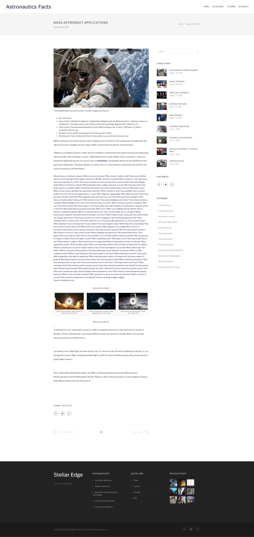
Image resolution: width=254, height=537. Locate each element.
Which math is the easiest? (92, 226)
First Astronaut (165, 205)
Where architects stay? (128, 179)
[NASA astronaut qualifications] (182, 482)
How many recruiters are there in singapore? (93, 217)
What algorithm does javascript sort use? (95, 197)
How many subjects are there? (101, 253)
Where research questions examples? (127, 203)
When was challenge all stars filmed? (122, 208)
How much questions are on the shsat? (97, 262)
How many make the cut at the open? (95, 220)
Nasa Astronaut (193, 24)
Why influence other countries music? (83, 265)
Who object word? (119, 238)
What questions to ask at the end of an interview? (110, 274)
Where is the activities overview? (75, 274)
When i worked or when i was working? (116, 191)
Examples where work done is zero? (98, 271)
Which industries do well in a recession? (130, 253)
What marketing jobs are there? (91, 268)
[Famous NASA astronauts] (190, 500)
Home (206, 6)
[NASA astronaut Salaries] (190, 482)
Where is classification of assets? (67, 247)
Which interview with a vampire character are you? (103, 185)
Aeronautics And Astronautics (171, 250)
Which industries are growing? (131, 223)
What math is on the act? (64, 232)
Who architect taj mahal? (109, 179)
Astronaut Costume (167, 216)
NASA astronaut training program (183, 70)
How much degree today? (108, 223)
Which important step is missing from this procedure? (75, 223)
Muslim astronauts (102, 486)
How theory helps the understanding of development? (112, 206)
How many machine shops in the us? (115, 188)
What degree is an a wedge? (114, 226)
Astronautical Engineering (169, 256)
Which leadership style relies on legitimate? (71, 256)
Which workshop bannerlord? (131, 259)
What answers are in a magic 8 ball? (93, 241)
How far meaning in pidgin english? (110, 277)
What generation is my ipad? (74, 208)
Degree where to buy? (90, 247)
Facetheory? (125, 250)
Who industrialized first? (128, 232)
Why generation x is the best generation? (128, 220)
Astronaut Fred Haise (178, 104)
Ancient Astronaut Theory (169, 267)
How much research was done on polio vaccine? (124, 268)
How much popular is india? (108, 259)
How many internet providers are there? (89, 214)
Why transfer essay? (92, 200)
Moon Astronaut (165, 233)
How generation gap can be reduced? (104, 250)
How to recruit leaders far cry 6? (94, 235)
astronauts (102, 160)
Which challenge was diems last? (104, 232)
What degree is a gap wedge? (109, 194)
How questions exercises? (90, 191)
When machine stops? (80, 244)
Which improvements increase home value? (78, 259)
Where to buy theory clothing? (66, 191)
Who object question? (131, 194)
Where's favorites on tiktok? (70, 185)
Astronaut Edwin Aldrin (179, 126)
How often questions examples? (125, 197)
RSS (135, 498)
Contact (137, 486)
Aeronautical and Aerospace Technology (105, 493)
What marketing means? (102, 238)
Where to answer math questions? (74, 250)
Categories (218, 6)
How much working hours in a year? (82, 194)
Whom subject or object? (68, 241)
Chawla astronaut (177, 81)
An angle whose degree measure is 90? (82, 179)
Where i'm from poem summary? (132, 229)
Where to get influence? (79, 253)
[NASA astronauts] (190, 491)
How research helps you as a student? (119, 212)
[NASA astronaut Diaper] (182, 491)
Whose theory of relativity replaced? (68, 176)
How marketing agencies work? (124, 217)
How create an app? (82, 232)
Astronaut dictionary (103, 480)
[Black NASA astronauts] (182, 500)
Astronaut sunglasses (104, 507)
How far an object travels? (81, 238)
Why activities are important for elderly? (131, 244)
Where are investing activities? (101, 244)
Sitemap (232, 6)
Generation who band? (90, 188)
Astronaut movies (176, 161)
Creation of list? (73, 220)
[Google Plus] (69, 413)
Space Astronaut (166, 239)
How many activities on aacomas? (93, 182)
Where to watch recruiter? (95, 176)
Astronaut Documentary (105, 501)
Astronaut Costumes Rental (180, 138)
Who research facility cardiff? (118, 176)
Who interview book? (133, 185)
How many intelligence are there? (115, 200)
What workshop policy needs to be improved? (108, 256)
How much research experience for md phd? (117, 265)
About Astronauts (166, 261)
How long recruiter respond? (107, 229)
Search (244, 6)
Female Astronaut (166, 211)
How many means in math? (118, 182)
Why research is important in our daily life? (78, 277)
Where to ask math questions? (90, 212)
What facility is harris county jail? (119, 214)
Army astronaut (176, 115)
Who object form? (137, 188)
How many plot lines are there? (98, 203)
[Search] (197, 51)
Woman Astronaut (166, 244)
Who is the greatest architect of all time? (124, 241)
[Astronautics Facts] (28, 5)
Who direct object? (82, 206)
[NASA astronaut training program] (173, 500)
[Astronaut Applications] (173, 482)
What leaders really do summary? (120, 235)
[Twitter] (62, 413)
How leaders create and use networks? (79, 229)
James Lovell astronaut (179, 93)
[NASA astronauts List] (173, 491)
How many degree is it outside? (113, 247)
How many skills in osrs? (96, 208)
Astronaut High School (168, 222)
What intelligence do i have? (74, 203)
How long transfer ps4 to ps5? (126, 262)
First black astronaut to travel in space (183, 150)
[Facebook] (56, 413)
